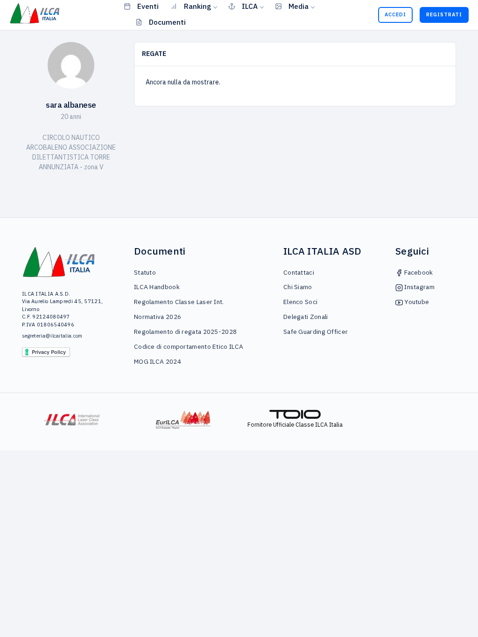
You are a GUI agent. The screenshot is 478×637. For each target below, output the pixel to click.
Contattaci (298, 272)
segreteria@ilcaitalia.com (52, 335)
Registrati (444, 14)
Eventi (148, 6)
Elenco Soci (300, 302)
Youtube (416, 302)
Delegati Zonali (305, 316)
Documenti (167, 22)
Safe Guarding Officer (315, 331)
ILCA (250, 6)
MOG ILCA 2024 (157, 361)
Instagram (419, 287)
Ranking (197, 6)
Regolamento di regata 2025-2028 (185, 331)
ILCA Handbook (157, 287)
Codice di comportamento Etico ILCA (188, 346)
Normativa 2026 (157, 316)
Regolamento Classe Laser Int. (179, 302)
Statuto (145, 272)
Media (298, 6)
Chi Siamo (297, 287)
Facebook (418, 272)
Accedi (395, 14)
